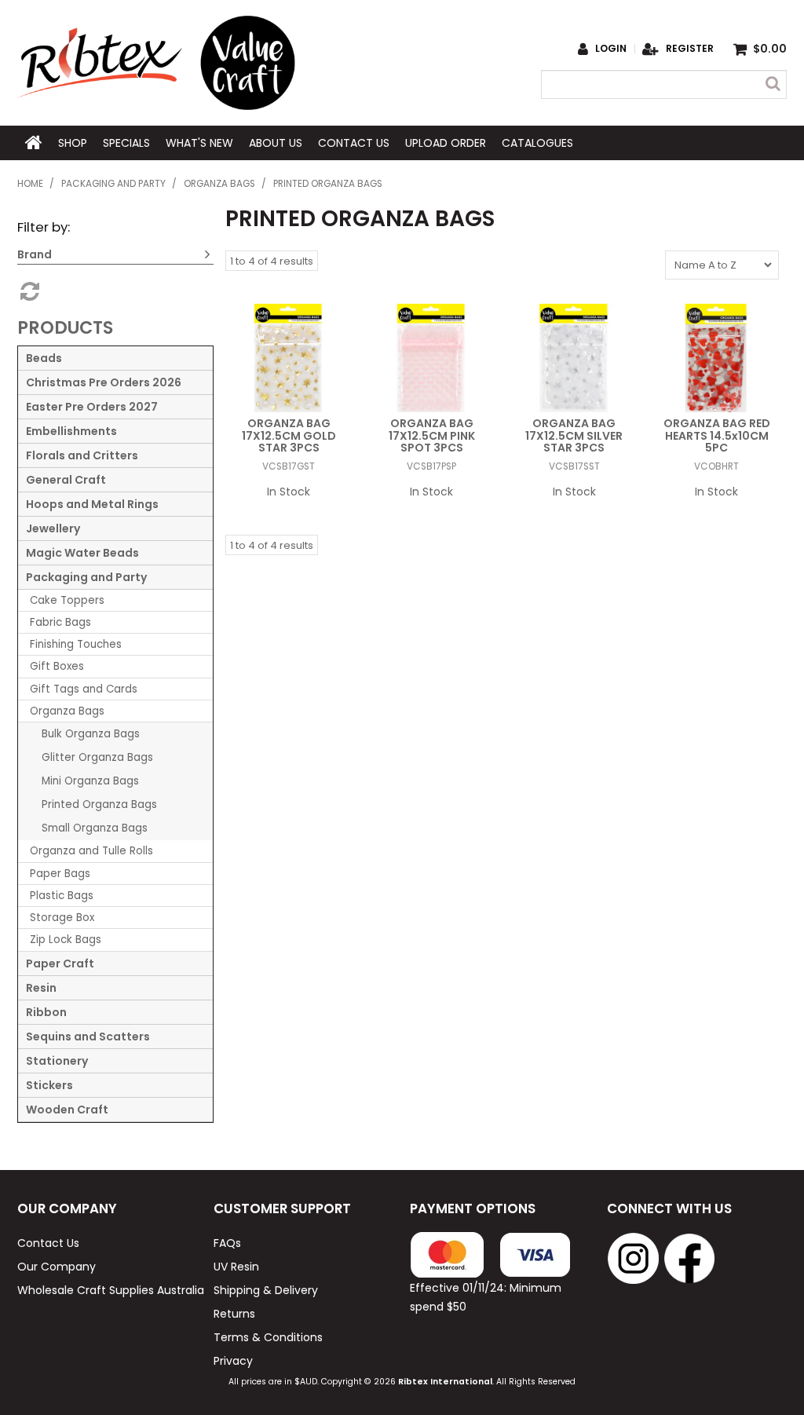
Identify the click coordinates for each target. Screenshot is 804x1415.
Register (690, 48)
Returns (234, 1314)
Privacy (233, 1361)
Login (611, 48)
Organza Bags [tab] (67, 711)
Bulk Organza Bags (91, 733)
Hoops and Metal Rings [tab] (92, 504)
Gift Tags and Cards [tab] (83, 689)
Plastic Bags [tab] (61, 895)
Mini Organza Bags (90, 780)
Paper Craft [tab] (60, 963)
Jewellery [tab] (53, 528)
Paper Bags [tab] (60, 873)
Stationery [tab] (57, 1061)
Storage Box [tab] (62, 917)
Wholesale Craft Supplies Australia (107, 1290)
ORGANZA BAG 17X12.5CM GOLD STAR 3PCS (289, 435)
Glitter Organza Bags (97, 757)
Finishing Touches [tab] (76, 644)
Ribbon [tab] (46, 1012)
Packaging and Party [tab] (86, 577)
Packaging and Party (113, 183)
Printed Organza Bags (99, 804)
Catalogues (537, 143)
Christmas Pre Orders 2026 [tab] (103, 382)
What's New (199, 143)
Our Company (56, 1266)
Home (33, 143)
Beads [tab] (44, 358)
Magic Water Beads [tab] (82, 553)
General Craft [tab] (66, 480)
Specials (126, 143)
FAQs (227, 1243)
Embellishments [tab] (71, 431)
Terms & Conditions (268, 1337)
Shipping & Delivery (266, 1290)
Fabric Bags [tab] (60, 622)
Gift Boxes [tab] (57, 666)
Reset (28, 291)
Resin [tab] (41, 988)
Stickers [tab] (49, 1085)
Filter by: (43, 227)
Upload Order (445, 143)
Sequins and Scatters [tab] (88, 1036)
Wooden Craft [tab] (67, 1109)
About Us (275, 143)
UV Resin (236, 1266)
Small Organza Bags (95, 828)
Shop (72, 143)
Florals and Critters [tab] (82, 455)
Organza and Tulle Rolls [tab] (91, 850)
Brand (34, 254)
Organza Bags (219, 183)
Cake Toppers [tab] (67, 600)
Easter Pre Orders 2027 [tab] (92, 407)
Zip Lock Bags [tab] (65, 939)
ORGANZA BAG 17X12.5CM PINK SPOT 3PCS (432, 435)
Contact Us (353, 143)
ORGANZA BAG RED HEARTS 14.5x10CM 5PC (716, 435)
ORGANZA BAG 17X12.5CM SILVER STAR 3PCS (574, 435)
